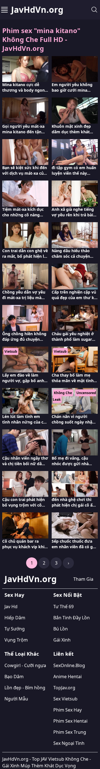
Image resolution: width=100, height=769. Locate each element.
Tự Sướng (14, 629)
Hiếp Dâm (14, 618)
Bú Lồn (60, 629)
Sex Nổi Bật (67, 595)
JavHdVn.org (37, 10)
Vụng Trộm (16, 640)
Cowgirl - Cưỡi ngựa (25, 665)
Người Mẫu (16, 699)
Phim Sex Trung (69, 732)
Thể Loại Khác (21, 653)
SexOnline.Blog (69, 665)
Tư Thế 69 (63, 606)
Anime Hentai (67, 676)
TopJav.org (64, 688)
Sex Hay (14, 595)
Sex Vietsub (65, 699)
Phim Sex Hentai (70, 721)
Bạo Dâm (14, 676)
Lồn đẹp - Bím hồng (24, 688)
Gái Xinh (62, 640)
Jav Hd (11, 606)
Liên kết (63, 653)
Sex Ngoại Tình (68, 743)
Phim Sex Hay (67, 710)
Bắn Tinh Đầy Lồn (71, 618)
